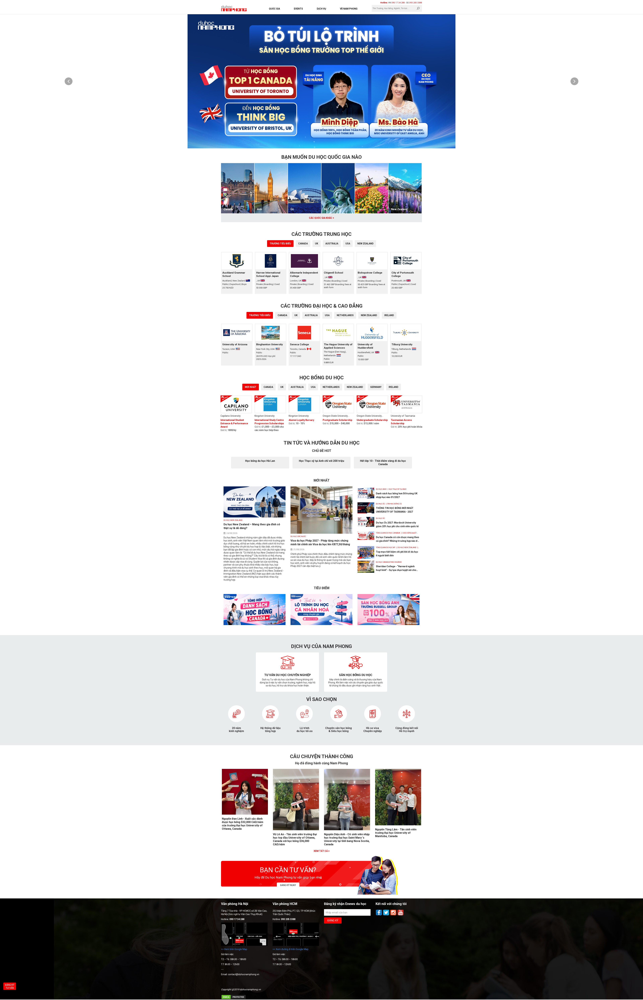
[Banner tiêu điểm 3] (388, 624)
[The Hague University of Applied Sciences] (338, 332)
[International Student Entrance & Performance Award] (236, 404)
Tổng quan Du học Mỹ (386, 547)
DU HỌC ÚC (380, 504)
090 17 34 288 (398, 3)
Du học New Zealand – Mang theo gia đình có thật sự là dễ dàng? (252, 526)
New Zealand (399, 209)
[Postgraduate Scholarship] (338, 404)
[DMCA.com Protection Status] (233, 998)
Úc (292, 209)
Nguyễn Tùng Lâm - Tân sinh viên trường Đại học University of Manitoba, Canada (395, 833)
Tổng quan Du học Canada (388, 533)
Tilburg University (401, 344)
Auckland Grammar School (233, 274)
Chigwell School (333, 272)
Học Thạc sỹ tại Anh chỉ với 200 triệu (321, 460)
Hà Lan (362, 209)
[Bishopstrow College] (372, 260)
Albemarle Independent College (304, 274)
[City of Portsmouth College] (406, 260)
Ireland (389, 315)
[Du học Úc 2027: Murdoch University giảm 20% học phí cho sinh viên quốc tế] (366, 522)
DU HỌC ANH (381, 489)
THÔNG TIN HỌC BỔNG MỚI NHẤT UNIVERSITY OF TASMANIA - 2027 (394, 510)
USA (347, 243)
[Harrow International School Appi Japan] (270, 260)
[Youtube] (400, 915)
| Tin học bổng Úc (393, 504)
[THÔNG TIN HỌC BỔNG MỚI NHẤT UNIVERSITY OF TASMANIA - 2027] (366, 507)
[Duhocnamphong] (234, 8)
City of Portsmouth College (402, 274)
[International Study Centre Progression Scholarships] (270, 404)
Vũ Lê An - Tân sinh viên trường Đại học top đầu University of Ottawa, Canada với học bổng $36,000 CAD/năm (295, 839)
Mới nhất (250, 387)
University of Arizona (234, 344)
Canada (228, 209)
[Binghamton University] (270, 332)
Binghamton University (269, 344)
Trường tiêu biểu (280, 243)
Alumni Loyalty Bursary (301, 420)
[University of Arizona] (237, 332)
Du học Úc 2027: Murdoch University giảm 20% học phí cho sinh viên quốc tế (397, 524)
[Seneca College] (304, 332)
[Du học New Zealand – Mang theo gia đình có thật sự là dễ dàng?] (254, 516)
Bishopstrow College (370, 272)
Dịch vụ (321, 8)
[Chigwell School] (338, 260)
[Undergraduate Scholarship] (372, 404)
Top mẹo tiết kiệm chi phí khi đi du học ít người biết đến (397, 553)
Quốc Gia (274, 8)
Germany (375, 387)
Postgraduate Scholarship (337, 420)
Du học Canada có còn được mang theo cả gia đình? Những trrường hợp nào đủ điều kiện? (397, 539)
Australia (331, 243)
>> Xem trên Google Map (234, 949)
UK (316, 243)
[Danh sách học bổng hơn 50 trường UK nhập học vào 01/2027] (366, 493)
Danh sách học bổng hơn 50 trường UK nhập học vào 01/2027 (396, 495)
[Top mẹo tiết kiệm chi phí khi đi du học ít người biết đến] (366, 552)
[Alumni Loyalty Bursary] (304, 404)
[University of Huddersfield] (372, 332)
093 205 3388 (415, 3)
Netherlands (345, 315)
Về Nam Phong (349, 8)
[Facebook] (379, 915)
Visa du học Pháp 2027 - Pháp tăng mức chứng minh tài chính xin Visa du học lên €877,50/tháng (320, 542)
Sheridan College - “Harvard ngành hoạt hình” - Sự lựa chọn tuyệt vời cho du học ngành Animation (396, 568)
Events (298, 8)
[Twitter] (386, 915)
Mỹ (326, 209)
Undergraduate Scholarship (372, 420)
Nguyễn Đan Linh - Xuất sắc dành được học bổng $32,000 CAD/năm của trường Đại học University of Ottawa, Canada (242, 823)
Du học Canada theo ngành (389, 562)
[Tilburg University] (406, 332)
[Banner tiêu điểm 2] (321, 624)
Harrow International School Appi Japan (268, 274)
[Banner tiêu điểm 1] (254, 624)
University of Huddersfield (365, 346)
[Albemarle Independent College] (304, 260)
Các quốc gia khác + (321, 218)
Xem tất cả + (322, 851)
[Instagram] (393, 915)
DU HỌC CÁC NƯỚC (298, 536)
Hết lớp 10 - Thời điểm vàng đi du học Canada (383, 462)
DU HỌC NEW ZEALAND (233, 520)
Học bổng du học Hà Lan (260, 460)
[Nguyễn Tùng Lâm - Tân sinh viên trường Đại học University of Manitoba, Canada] (398, 824)
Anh (259, 209)
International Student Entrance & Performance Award (234, 423)
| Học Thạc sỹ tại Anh (396, 489)
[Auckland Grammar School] (237, 260)
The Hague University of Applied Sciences (338, 346)
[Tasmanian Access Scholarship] (406, 404)
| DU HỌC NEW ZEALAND (406, 547)
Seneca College (299, 344)
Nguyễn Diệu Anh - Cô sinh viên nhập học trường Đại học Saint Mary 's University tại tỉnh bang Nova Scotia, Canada (347, 839)
